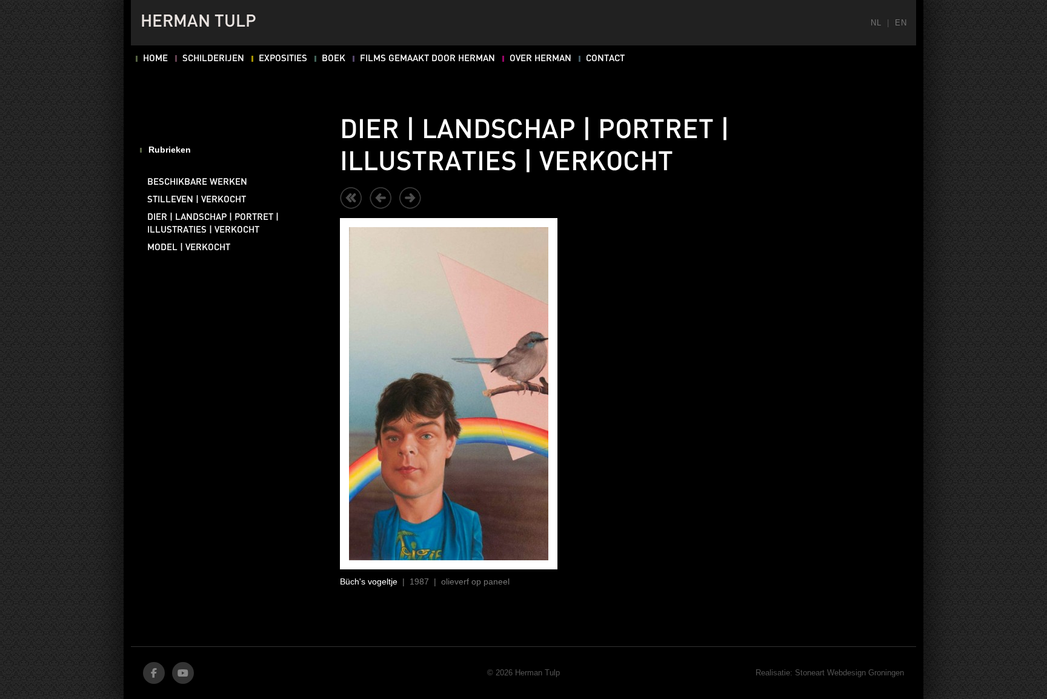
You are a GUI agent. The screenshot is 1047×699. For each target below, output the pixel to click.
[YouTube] (183, 673)
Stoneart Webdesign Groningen (849, 672)
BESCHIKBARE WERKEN (197, 182)
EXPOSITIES (283, 59)
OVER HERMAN (540, 59)
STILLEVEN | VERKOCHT (196, 200)
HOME (155, 59)
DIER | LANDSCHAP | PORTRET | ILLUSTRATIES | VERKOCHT (213, 223)
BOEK (333, 59)
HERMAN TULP (198, 22)
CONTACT (605, 59)
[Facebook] (154, 673)
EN (900, 22)
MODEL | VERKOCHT (188, 247)
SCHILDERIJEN (213, 59)
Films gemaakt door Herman (427, 59)
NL (876, 22)
